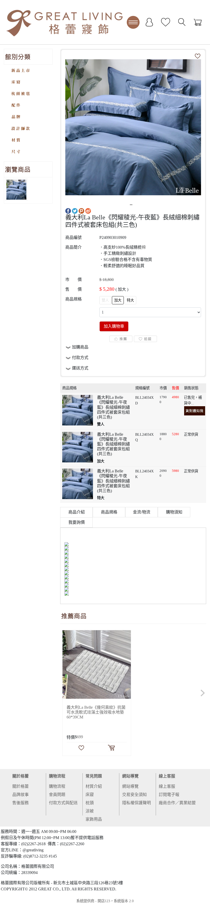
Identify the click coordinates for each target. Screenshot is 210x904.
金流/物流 (141, 512)
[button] (64, 693)
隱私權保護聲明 (136, 803)
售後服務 (20, 803)
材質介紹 (94, 786)
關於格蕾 (20, 776)
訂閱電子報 (169, 794)
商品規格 (109, 512)
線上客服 (167, 776)
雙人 (105, 300)
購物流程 (57, 776)
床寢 (90, 794)
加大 (117, 300)
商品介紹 (76, 512)
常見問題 (94, 776)
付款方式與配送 (63, 803)
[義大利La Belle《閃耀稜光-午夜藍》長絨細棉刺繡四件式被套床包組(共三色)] (133, 127)
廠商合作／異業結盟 (177, 803)
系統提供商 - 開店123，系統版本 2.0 (105, 901)
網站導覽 (130, 776)
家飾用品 (94, 819)
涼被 (90, 811)
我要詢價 (76, 522)
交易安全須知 (134, 794)
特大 (130, 300)
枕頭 (90, 803)
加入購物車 (114, 326)
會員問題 (57, 794)
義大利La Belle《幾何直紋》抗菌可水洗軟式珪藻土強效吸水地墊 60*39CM (96, 712)
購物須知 (174, 512)
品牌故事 (20, 794)
